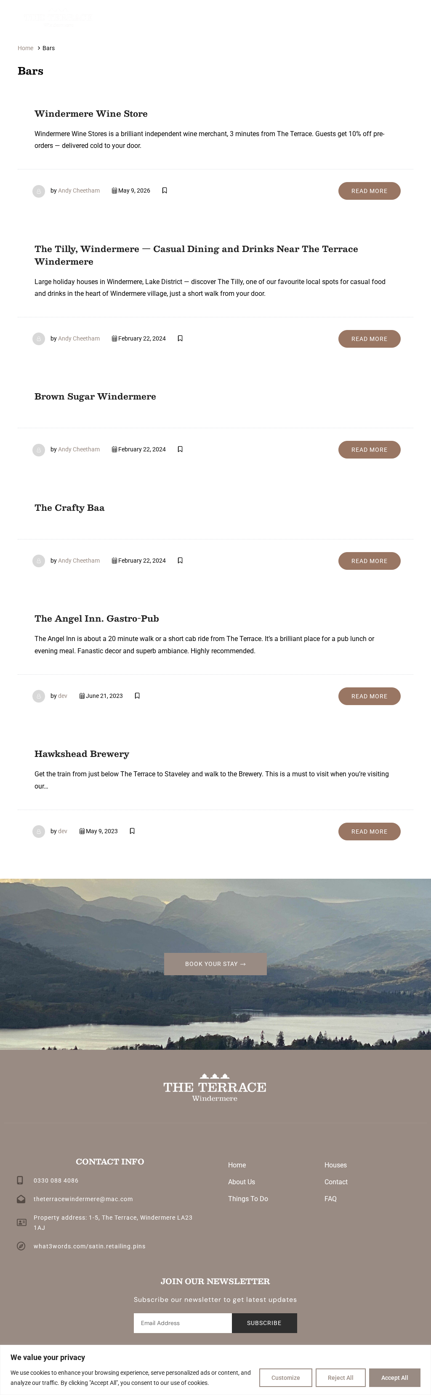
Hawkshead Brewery (82, 753)
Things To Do (248, 1199)
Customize (285, 1377)
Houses (336, 1165)
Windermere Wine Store (91, 113)
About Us (241, 1182)
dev (62, 695)
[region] (215, 1370)
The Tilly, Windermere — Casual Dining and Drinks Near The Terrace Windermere (196, 254)
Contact (336, 1182)
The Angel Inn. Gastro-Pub (97, 618)
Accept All (394, 1377)
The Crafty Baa (70, 507)
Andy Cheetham (79, 190)
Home (237, 1165)
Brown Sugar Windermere (95, 396)
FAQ (331, 1199)
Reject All (341, 1377)
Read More (369, 191)
